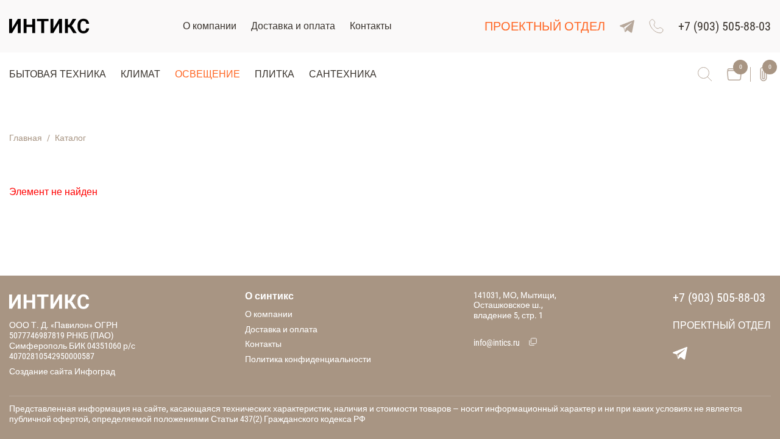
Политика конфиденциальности (308, 359)
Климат (140, 74)
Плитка (274, 74)
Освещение (207, 74)
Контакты (371, 26)
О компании (209, 26)
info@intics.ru (496, 343)
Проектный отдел (544, 26)
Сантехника (343, 74)
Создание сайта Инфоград (62, 371)
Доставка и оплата (293, 26)
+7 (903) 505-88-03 (719, 297)
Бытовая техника (57, 74)
